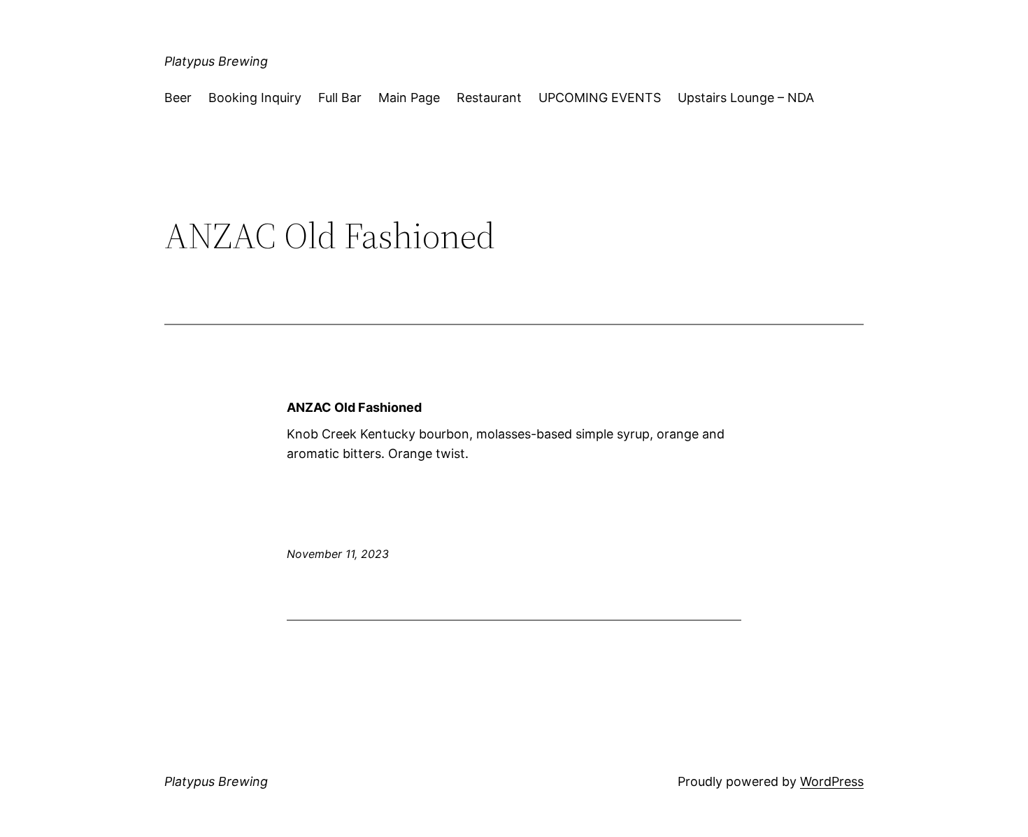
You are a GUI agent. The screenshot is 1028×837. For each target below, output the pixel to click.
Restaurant (489, 97)
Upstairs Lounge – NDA (746, 97)
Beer (178, 97)
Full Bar (340, 97)
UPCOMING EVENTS (599, 97)
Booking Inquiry (254, 97)
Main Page (409, 97)
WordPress (832, 781)
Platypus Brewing (216, 61)
